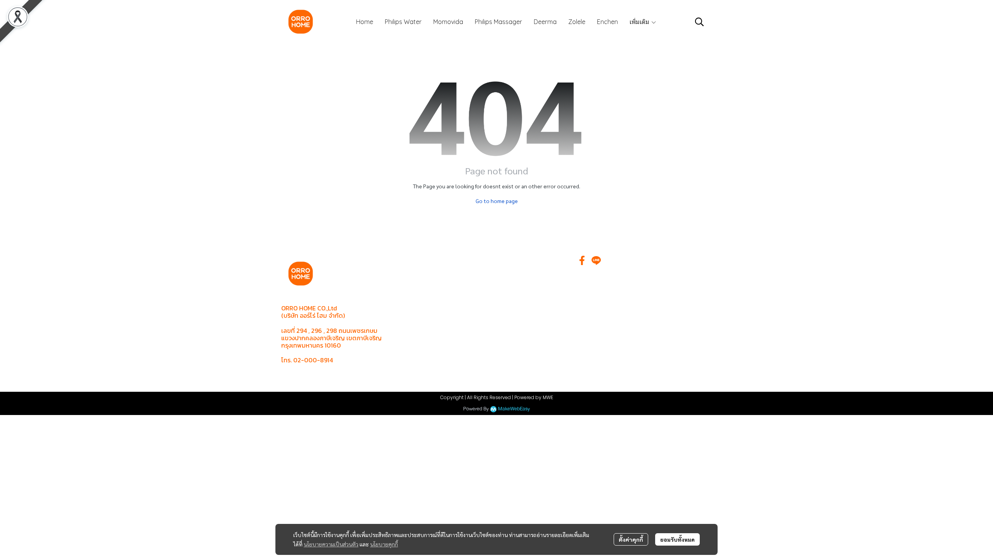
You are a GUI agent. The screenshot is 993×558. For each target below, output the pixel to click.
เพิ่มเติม (640, 22)
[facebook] (582, 260)
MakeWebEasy (514, 409)
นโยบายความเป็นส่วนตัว (331, 544)
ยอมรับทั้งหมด (677, 539)
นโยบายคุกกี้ (384, 544)
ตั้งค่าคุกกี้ (631, 539)
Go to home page (497, 200)
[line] (596, 260)
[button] (699, 21)
